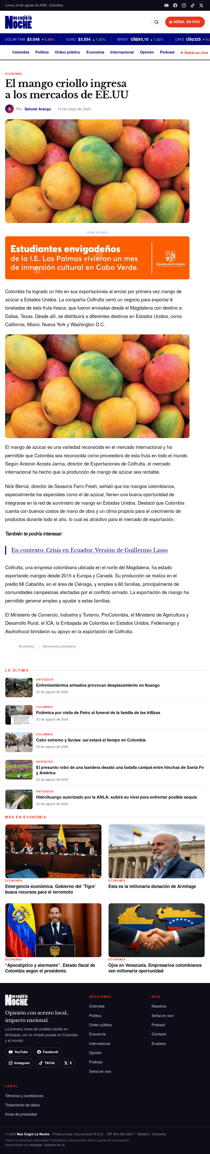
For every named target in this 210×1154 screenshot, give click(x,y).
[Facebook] (175, 5)
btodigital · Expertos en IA (47, 1144)
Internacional (122, 52)
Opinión (147, 52)
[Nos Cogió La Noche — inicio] (18, 22)
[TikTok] (192, 5)
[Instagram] (183, 5)
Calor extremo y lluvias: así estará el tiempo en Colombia (91, 740)
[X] (201, 5)
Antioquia (45, 679)
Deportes (44, 762)
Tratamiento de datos (22, 1104)
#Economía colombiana (59, 646)
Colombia (20, 52)
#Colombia (26, 646)
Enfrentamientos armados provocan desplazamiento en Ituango (98, 685)
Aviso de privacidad (21, 1114)
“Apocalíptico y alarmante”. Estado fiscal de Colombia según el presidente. (50, 968)
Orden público (67, 52)
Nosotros (159, 1006)
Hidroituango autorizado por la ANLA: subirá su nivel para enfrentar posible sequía (116, 797)
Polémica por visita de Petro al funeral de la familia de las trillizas (98, 712)
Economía (95, 52)
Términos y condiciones (24, 1095)
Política (42, 52)
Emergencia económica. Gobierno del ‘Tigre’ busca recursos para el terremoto (50, 889)
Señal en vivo (196, 52)
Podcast (167, 52)
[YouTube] (166, 5)
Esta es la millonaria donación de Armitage (152, 886)
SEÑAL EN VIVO (187, 21)
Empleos (159, 1043)
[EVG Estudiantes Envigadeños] (97, 257)
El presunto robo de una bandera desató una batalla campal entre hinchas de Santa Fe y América (120, 770)
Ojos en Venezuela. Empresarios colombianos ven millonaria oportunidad (155, 968)
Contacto (159, 1033)
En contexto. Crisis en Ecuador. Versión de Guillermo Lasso (89, 550)
